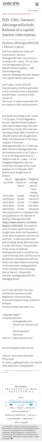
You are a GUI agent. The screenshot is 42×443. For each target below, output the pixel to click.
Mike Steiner (28, 419)
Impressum (30, 408)
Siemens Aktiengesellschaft (11, 14)
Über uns (31, 415)
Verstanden (6, 439)
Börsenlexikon (21, 386)
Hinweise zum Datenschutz (15, 415)
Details (36, 437)
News (12, 408)
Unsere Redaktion (14, 419)
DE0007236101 (26, 14)
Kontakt (20, 408)
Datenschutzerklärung (20, 411)
